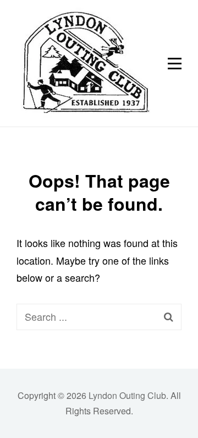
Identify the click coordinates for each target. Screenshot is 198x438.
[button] (83, 63)
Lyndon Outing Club (127, 395)
